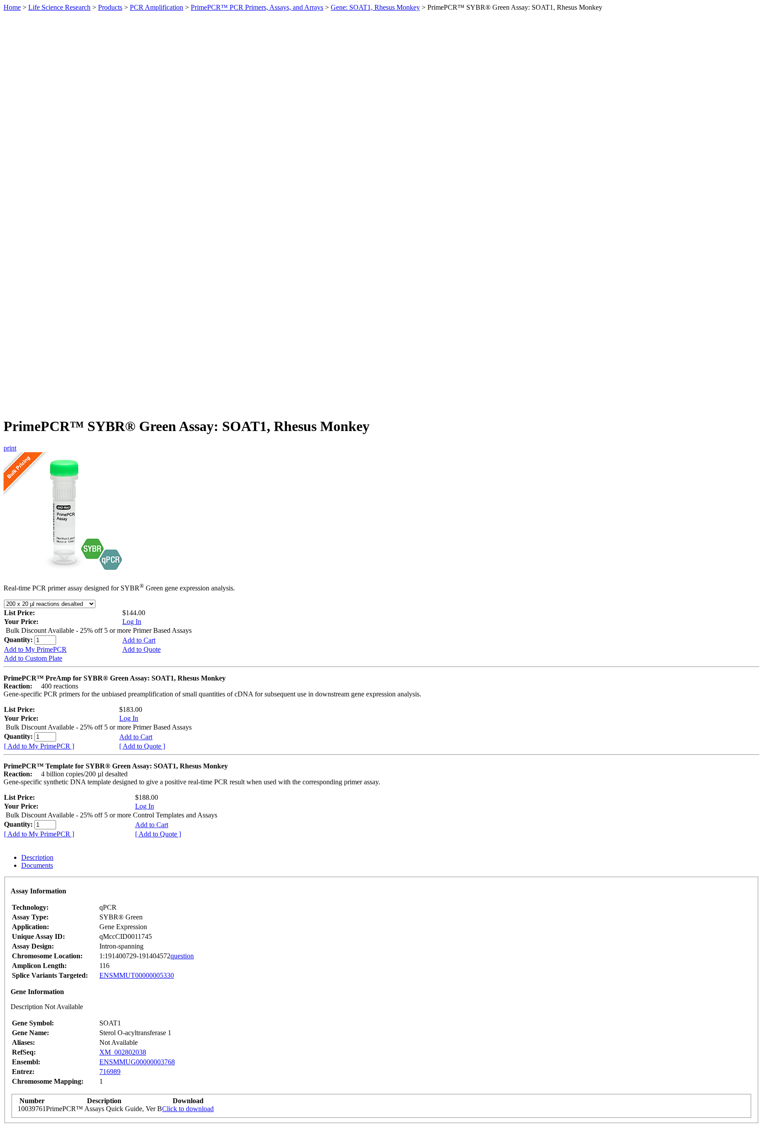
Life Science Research (59, 7)
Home (12, 7)
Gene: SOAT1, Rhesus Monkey (375, 7)
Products (110, 7)
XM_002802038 (122, 1052)
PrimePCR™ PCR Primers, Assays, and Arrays (257, 7)
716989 (110, 1071)
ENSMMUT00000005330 (136, 975)
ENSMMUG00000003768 (137, 1062)
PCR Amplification (156, 7)
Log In (131, 621)
